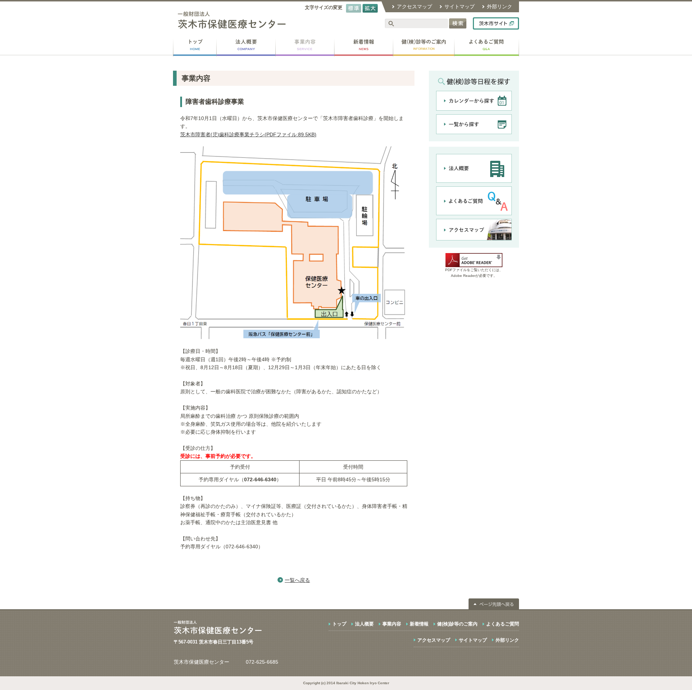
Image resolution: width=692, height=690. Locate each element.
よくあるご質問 (502, 624)
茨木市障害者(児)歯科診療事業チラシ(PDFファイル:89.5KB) (248, 134)
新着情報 (419, 624)
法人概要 (364, 624)
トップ (339, 624)
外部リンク (499, 6)
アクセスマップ (414, 6)
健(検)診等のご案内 (457, 624)
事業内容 (391, 624)
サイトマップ (459, 6)
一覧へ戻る (297, 580)
